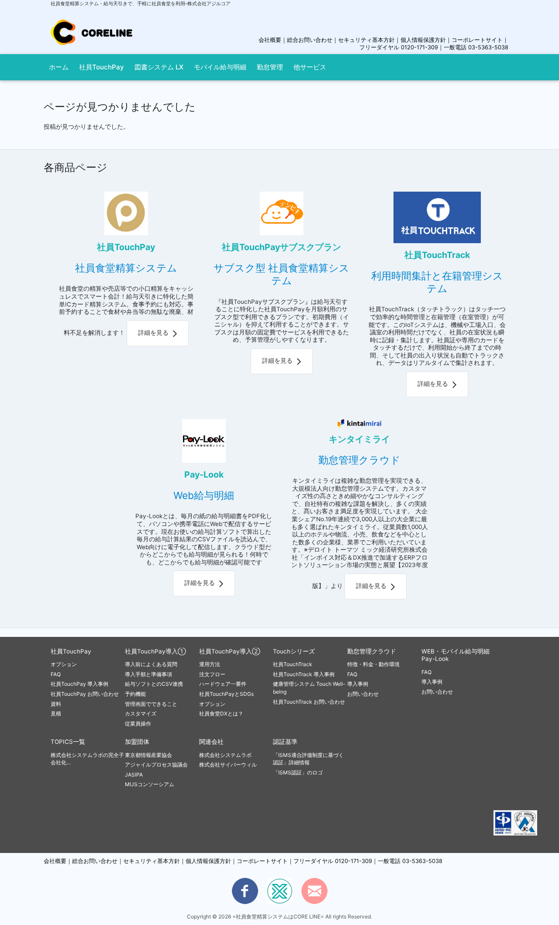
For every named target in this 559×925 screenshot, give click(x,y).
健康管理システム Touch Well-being (309, 688)
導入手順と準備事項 (148, 674)
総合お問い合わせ (309, 40)
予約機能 (135, 694)
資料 (56, 704)
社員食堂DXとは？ (221, 713)
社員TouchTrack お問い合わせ (309, 701)
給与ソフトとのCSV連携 (154, 684)
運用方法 (209, 664)
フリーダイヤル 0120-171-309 (398, 47)
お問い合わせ (363, 694)
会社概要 (270, 40)
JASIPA (134, 774)
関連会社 (211, 741)
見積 (56, 713)
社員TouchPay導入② (229, 651)
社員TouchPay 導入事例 (79, 684)
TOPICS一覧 (68, 741)
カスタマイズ (140, 713)
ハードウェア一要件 (222, 684)
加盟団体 (137, 741)
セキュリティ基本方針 (366, 40)
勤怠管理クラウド (371, 651)
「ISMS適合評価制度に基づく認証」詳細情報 (308, 759)
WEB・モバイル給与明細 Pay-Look (455, 655)
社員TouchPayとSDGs (226, 694)
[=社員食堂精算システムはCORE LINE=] (91, 24)
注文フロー (212, 674)
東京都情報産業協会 (148, 755)
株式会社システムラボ (225, 755)
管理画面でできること (151, 704)
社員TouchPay (71, 651)
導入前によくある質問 (151, 664)
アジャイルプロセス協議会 (156, 764)
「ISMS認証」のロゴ (298, 772)
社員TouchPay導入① (155, 651)
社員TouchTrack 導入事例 (304, 674)
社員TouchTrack (292, 664)
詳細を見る (153, 332)
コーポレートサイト (477, 40)
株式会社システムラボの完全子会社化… (87, 759)
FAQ (56, 674)
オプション (64, 664)
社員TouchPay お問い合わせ (85, 694)
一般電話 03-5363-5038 (476, 47)
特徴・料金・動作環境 (373, 664)
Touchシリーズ (294, 651)
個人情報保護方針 (423, 40)
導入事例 (357, 684)
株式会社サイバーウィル (228, 764)
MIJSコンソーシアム (149, 784)
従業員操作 (138, 723)
